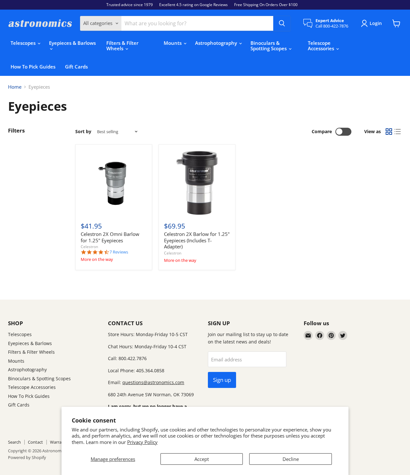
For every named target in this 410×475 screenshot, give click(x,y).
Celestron (89, 246)
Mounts (173, 43)
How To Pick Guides (33, 66)
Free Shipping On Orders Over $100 (266, 5)
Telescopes (24, 43)
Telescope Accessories (321, 46)
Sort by (83, 131)
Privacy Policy (142, 442)
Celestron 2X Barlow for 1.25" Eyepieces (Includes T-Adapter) (197, 240)
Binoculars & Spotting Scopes (269, 46)
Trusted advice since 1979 (129, 5)
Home (14, 87)
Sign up (222, 379)
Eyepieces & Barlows (72, 43)
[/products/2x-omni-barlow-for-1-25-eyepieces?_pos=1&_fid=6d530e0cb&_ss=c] (114, 183)
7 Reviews (119, 252)
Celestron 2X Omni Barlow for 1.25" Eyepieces (110, 237)
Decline (291, 459)
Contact (35, 442)
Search (14, 442)
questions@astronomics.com (153, 382)
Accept (201, 459)
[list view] (397, 131)
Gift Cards (76, 66)
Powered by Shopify (27, 457)
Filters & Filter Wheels (122, 46)
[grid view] (388, 131)
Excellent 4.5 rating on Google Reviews (193, 5)
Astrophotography (216, 43)
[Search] (282, 23)
